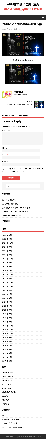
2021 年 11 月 (7, 282)
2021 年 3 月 (7, 302)
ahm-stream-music (9, 372)
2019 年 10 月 (7, 333)
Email (4, 155)
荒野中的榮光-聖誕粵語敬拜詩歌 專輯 (16, 208)
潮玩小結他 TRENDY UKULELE (13, 215)
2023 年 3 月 (7, 270)
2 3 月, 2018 (8, 29)
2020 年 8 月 (7, 310)
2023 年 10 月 (7, 259)
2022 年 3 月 (7, 278)
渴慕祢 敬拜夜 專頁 (9, 200)
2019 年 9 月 (7, 337)
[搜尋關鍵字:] (23, 186)
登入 (4, 415)
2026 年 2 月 (7, 239)
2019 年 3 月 (7, 341)
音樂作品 (5, 400)
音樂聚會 (5, 404)
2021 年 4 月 (7, 298)
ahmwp (18, 29)
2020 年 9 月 (7, 306)
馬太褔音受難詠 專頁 (10, 204)
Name (5, 148)
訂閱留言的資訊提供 (9, 423)
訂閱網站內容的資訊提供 (11, 419)
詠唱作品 (5, 396)
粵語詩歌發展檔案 (9, 392)
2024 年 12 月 (7, 243)
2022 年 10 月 (7, 274)
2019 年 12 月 (7, 326)
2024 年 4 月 (7, 251)
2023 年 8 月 (7, 262)
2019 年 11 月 (7, 329)
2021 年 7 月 (7, 294)
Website (5, 162)
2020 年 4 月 (7, 314)
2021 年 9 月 (7, 290)
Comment (6, 130)
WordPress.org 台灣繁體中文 (13, 427)
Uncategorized (7, 388)
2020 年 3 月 (7, 318)
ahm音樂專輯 (7, 380)
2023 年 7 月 (7, 266)
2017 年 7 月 (7, 357)
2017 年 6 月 (7, 361)
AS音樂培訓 (6, 384)
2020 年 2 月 (7, 322)
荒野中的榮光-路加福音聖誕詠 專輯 (15, 211)
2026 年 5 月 (7, 235)
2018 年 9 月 (7, 349)
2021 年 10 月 (7, 286)
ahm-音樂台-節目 (8, 376)
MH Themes (37, 437)
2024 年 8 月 (7, 247)
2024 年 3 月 (7, 255)
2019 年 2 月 (7, 345)
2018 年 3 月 (7, 353)
